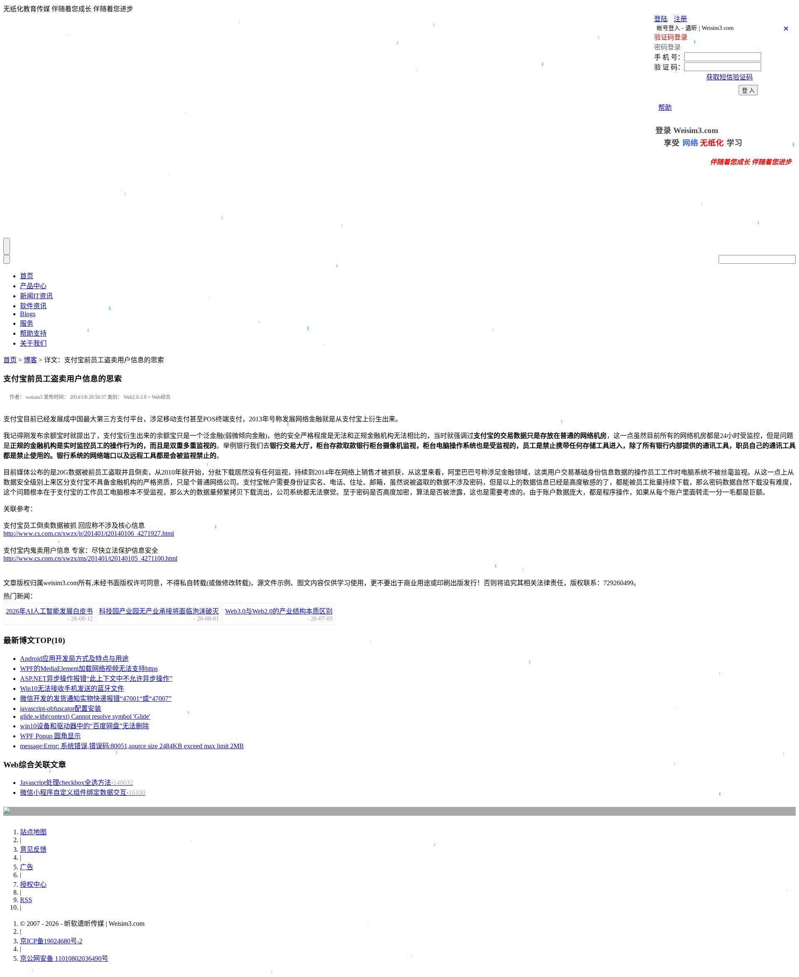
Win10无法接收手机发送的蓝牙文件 (72, 688)
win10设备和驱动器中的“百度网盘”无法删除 (84, 726)
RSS (26, 899)
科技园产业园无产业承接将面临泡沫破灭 (159, 611)
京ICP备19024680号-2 (51, 941)
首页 (26, 275)
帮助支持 (33, 333)
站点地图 (33, 832)
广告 (26, 867)
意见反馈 (33, 849)
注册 (680, 18)
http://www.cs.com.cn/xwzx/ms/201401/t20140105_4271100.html (90, 558)
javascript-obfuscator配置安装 (60, 708)
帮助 (665, 107)
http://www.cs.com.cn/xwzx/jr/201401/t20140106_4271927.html (88, 533)
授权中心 (33, 884)
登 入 (748, 90)
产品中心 (33, 285)
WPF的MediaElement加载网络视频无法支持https (89, 668)
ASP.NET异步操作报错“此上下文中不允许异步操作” (96, 678)
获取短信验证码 (729, 77)
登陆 (660, 18)
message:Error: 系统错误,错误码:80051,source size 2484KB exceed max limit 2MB (132, 745)
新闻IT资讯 (36, 295)
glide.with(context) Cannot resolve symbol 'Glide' (85, 716)
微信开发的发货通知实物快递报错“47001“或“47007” (95, 698)
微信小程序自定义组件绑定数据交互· (82, 792)
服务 (26, 323)
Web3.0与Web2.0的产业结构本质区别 (279, 611)
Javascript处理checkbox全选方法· (76, 782)
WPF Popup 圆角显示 (50, 736)
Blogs (27, 313)
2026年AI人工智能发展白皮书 (49, 611)
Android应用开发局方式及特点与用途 (74, 658)
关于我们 (33, 343)
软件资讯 (33, 305)
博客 (30, 360)
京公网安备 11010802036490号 (64, 958)
